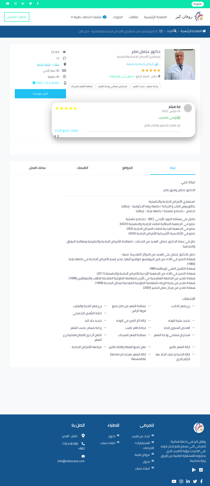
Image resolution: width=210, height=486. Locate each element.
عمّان (55, 64)
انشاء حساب (142, 468)
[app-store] (201, 470)
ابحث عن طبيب (141, 436)
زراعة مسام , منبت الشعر (145, 86)
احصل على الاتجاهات (121, 76)
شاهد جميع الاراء (66, 130)
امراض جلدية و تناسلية (140, 64)
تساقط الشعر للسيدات (81, 86)
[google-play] (194, 470)
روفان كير (185, 16)
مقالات (133, 17)
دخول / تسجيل (17, 17)
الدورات (118, 17)
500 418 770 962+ (47, 83)
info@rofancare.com (71, 461)
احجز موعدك (40, 93)
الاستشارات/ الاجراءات (144, 445)
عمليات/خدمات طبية (88, 17)
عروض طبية (142, 455)
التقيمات (82, 168)
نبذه (173, 168)
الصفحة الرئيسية (155, 17)
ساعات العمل (37, 168)
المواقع (127, 168)
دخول (146, 462)
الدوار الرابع (43, 64)
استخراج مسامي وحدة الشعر (112, 86)
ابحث (170, 31)
